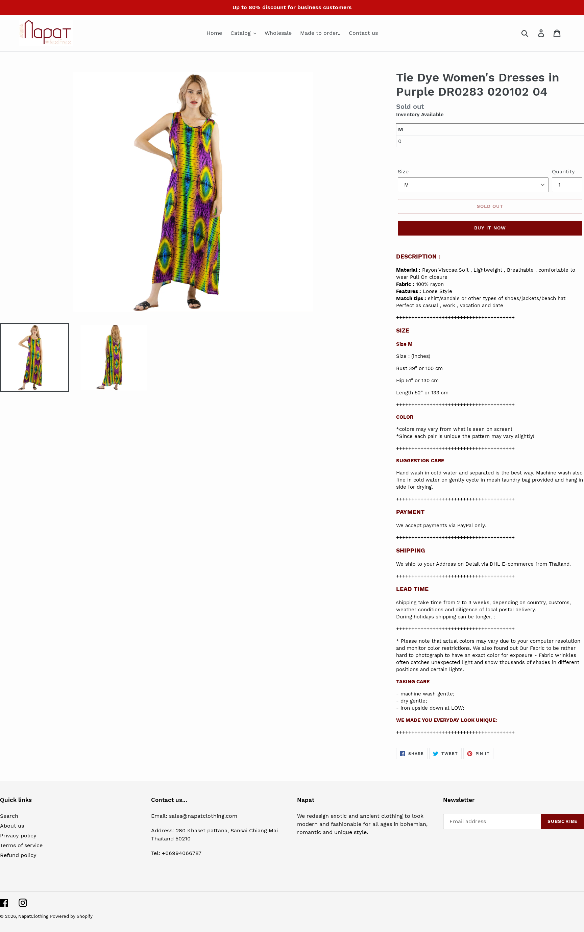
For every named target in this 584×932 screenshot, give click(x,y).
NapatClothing (33, 916)
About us (12, 826)
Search (9, 816)
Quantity (563, 171)
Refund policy (18, 855)
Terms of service (21, 845)
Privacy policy (18, 835)
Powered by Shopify (71, 916)
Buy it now (490, 227)
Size (403, 171)
